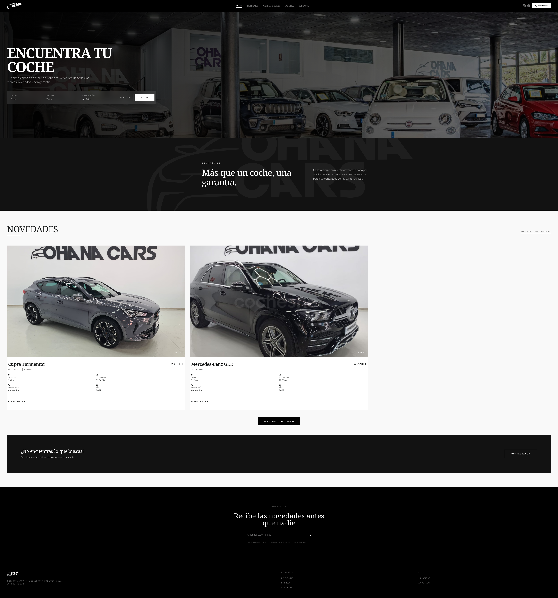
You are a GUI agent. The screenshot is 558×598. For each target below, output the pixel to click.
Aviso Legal (424, 583)
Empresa (289, 5)
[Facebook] (528, 5)
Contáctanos (520, 454)
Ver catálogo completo (536, 231)
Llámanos (541, 5)
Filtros (125, 97)
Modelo (50, 95)
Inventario (253, 5)
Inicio (239, 5)
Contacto (303, 5)
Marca (14, 95)
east (310, 535)
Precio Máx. (88, 95)
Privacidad (424, 578)
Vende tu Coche (271, 5)
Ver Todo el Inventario (279, 421)
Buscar (145, 97)
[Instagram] (524, 5)
